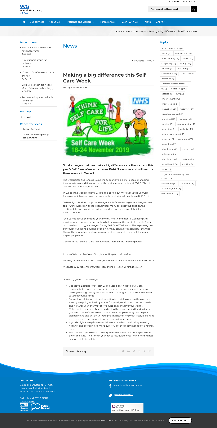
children (167, 68)
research (188, 149)
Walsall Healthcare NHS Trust (128, 385)
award (166, 53)
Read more (106, 420)
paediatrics (168, 129)
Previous (139, 60)
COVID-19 (188, 73)
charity (185, 63)
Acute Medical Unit (172, 48)
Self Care (188, 159)
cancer (188, 58)
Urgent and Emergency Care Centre (175, 176)
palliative (186, 129)
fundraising (179, 89)
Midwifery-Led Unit (172, 114)
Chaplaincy (168, 63)
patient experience (173, 134)
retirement (168, 154)
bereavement (183, 53)
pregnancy (185, 139)
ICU (180, 94)
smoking (187, 164)
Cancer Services (31, 129)
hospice (166, 94)
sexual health (169, 164)
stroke (166, 169)
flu (164, 89)
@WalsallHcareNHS (123, 394)
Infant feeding (169, 104)
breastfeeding (170, 58)
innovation (168, 109)
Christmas (183, 68)
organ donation (186, 124)
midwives (168, 119)
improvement (170, 99)
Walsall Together (171, 188)
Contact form (27, 401)
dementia (167, 78)
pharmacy (167, 139)
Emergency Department (175, 83)
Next (149, 60)
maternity (187, 109)
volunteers (187, 183)
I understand (180, 420)
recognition (168, 144)
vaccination (168, 183)
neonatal (185, 119)
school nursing (169, 159)
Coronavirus (169, 73)
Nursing (167, 124)
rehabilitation (169, 149)
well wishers (169, 193)
